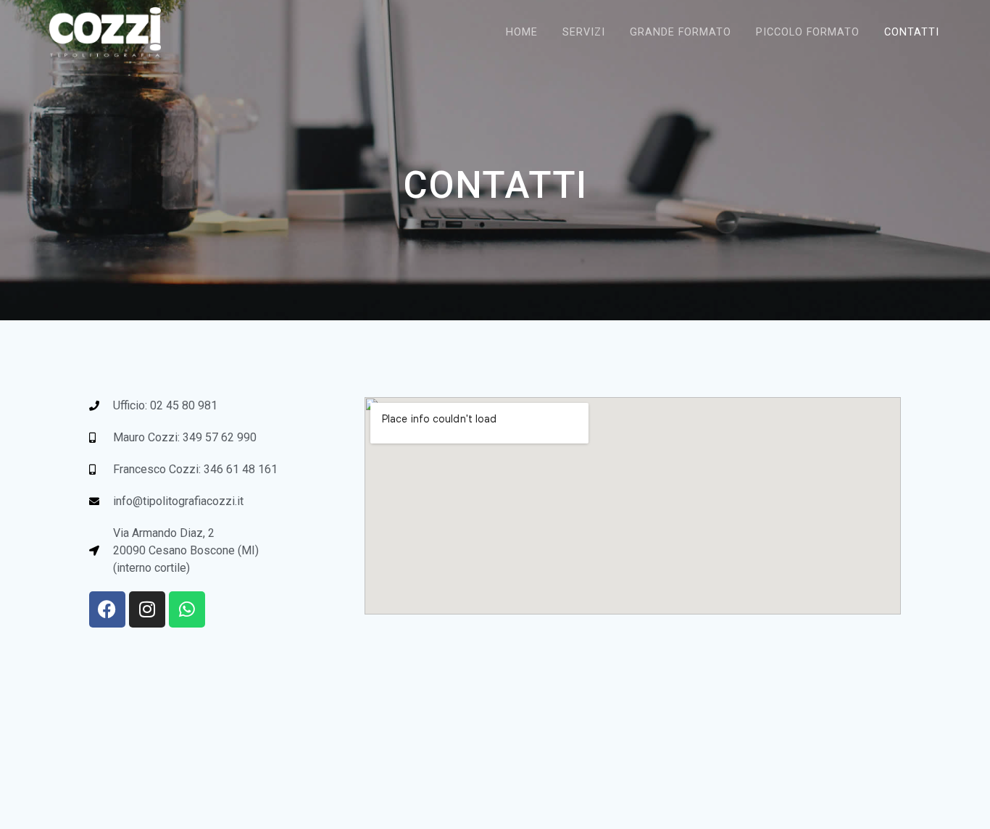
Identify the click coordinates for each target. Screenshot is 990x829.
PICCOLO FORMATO (808, 32)
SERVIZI (583, 32)
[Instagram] (147, 609)
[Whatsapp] (187, 609)
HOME (522, 32)
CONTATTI (911, 32)
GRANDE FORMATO (680, 32)
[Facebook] (107, 609)
